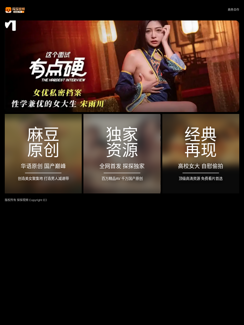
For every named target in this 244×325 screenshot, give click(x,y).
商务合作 (233, 9)
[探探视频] (15, 9)
